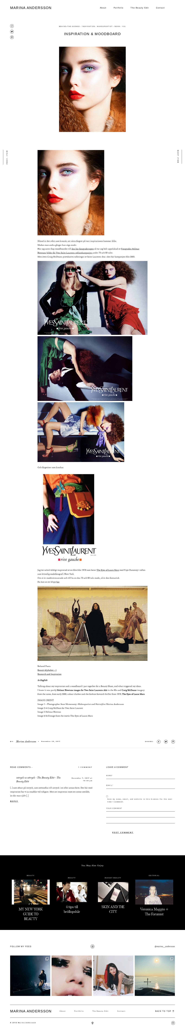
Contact (160, 8)
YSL (124, 26)
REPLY (14, 801)
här (57, 582)
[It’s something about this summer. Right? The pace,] (155, 976)
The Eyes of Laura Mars (108, 570)
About (103, 8)
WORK (117, 26)
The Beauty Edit (140, 8)
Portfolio (118, 8)
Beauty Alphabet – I (47, 670)
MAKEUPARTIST (105, 26)
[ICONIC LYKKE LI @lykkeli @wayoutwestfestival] (30, 976)
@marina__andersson (165, 946)
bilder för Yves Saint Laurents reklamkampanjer (70, 252)
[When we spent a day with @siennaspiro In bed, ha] (113, 976)
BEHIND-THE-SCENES (69, 26)
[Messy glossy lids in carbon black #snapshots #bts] (72, 976)
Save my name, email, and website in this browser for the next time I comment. (139, 800)
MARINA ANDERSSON (31, 8)
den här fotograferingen (83, 249)
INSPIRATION (88, 26)
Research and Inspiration (49, 674)
